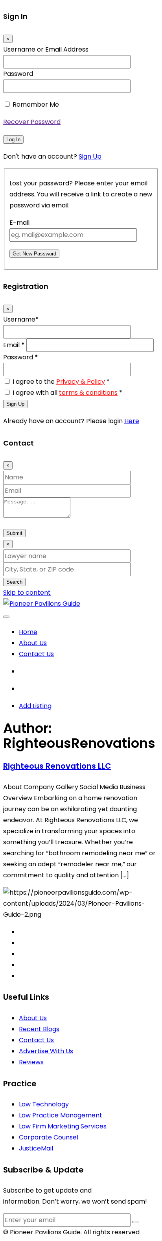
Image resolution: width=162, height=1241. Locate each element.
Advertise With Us (46, 1051)
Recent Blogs (39, 1029)
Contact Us (36, 653)
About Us (33, 642)
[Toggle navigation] (6, 617)
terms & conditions (88, 392)
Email (14, 345)
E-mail (19, 222)
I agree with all (67, 392)
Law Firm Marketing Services (63, 1126)
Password (18, 73)
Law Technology (44, 1104)
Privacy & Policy (80, 381)
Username (21, 319)
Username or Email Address (45, 49)
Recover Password (32, 121)
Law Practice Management (60, 1115)
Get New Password (34, 254)
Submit (14, 533)
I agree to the (61, 381)
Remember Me (36, 104)
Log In (13, 139)
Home (28, 631)
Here (131, 420)
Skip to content (27, 592)
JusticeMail (36, 1148)
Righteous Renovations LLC (57, 765)
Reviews (31, 1062)
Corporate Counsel (48, 1137)
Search (14, 582)
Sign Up (90, 156)
